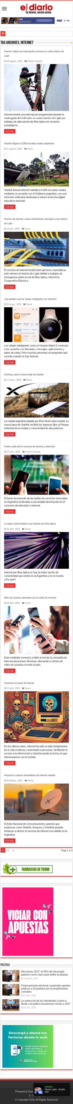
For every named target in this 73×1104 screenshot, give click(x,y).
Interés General (34, 61)
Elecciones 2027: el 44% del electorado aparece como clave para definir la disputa (44, 973)
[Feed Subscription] (71, 43)
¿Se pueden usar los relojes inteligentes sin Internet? (30, 299)
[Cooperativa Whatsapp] (27, 1046)
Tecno (30, 148)
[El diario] (36, 8)
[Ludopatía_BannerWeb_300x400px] (27, 921)
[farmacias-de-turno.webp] (27, 868)
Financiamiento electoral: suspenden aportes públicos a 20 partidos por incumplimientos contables (45, 988)
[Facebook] (33, 1096)
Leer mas (9, 131)
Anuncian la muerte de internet (19, 683)
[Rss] (30, 1096)
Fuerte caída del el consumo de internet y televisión (29, 446)
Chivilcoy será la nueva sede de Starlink (24, 374)
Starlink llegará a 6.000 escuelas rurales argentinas (29, 143)
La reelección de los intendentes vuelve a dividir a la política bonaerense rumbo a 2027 (45, 1002)
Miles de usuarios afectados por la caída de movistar (30, 597)
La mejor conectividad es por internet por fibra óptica (30, 523)
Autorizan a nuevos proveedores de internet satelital (29, 775)
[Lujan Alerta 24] (36, 20)
